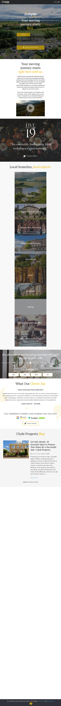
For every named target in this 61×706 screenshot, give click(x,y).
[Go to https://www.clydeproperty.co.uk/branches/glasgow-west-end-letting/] (30, 227)
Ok (31, 703)
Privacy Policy (41, 701)
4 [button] (31, 408)
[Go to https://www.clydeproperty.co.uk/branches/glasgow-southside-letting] (30, 212)
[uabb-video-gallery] (30, 108)
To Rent (23, 39)
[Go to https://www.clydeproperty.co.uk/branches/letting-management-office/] (30, 323)
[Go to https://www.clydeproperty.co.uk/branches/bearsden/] (30, 180)
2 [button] (28, 408)
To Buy (23, 34)
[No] (59, 702)
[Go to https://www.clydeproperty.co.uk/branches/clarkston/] (30, 196)
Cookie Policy (50, 701)
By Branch (37, 34)
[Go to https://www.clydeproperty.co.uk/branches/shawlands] (30, 291)
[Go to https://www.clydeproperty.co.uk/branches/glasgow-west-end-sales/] (30, 243)
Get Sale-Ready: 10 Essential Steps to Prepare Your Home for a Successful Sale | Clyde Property (40, 445)
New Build (37, 39)
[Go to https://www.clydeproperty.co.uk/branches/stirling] (30, 307)
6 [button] (34, 408)
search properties (31, 47)
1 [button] (26, 408)
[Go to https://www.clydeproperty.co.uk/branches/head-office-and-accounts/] (30, 339)
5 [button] (32, 408)
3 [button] (29, 408)
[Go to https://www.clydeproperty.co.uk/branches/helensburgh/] (30, 259)
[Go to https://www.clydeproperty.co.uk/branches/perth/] (30, 275)
